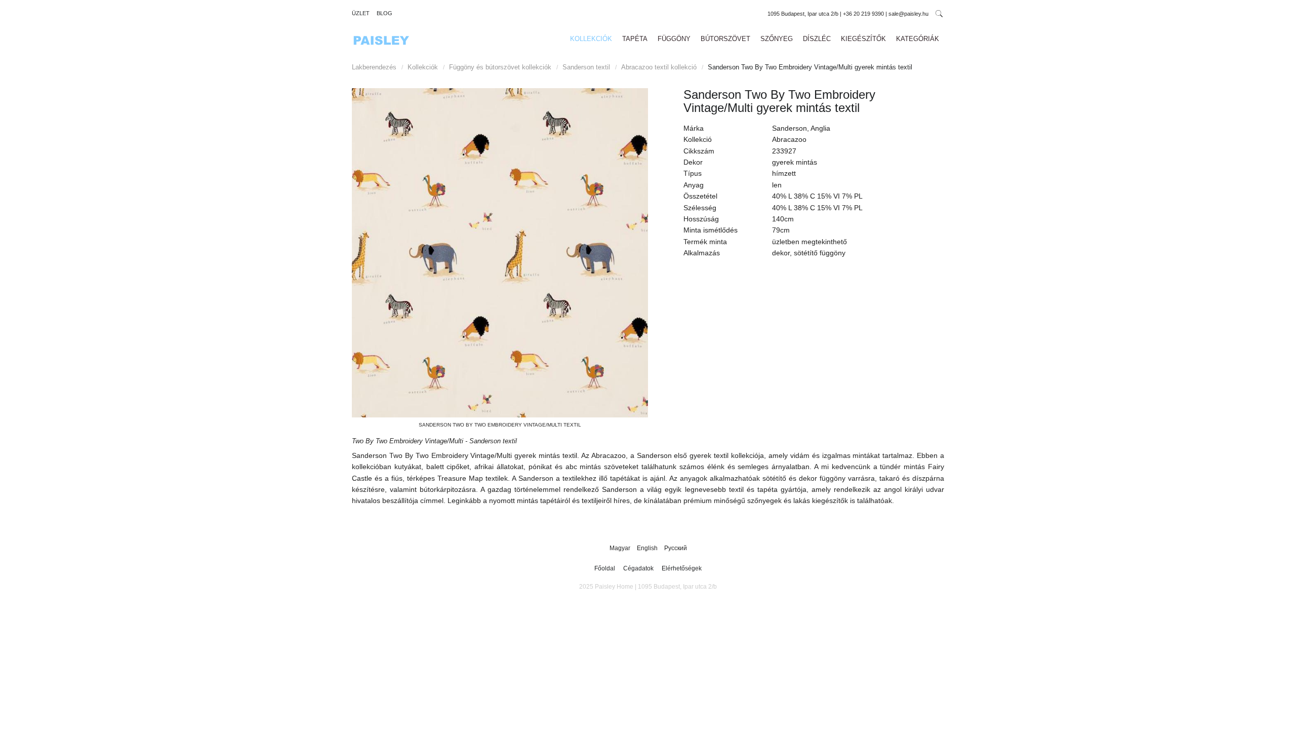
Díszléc (817, 39)
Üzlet (361, 13)
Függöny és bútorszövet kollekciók (500, 67)
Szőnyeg (776, 39)
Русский (675, 548)
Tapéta (634, 39)
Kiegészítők (863, 39)
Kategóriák (917, 39)
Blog (384, 13)
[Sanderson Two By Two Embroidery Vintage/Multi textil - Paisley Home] (500, 252)
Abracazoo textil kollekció (659, 67)
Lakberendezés (374, 67)
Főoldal (604, 568)
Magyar (621, 548)
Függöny (674, 39)
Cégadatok (638, 568)
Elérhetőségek (682, 568)
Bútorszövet (725, 39)
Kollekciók (591, 39)
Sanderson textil (586, 67)
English (648, 548)
